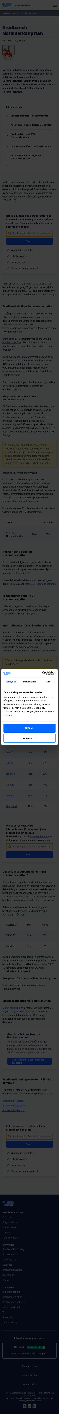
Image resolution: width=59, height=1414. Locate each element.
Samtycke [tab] (10, 681)
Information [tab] (29, 681)
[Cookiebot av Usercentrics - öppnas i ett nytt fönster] (42, 673)
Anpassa (28, 738)
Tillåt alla (29, 728)
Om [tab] (48, 681)
